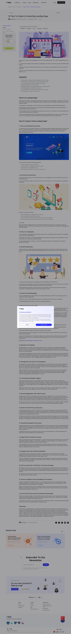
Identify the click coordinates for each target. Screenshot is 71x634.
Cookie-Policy (24, 321)
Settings (27, 324)
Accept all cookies (43, 324)
